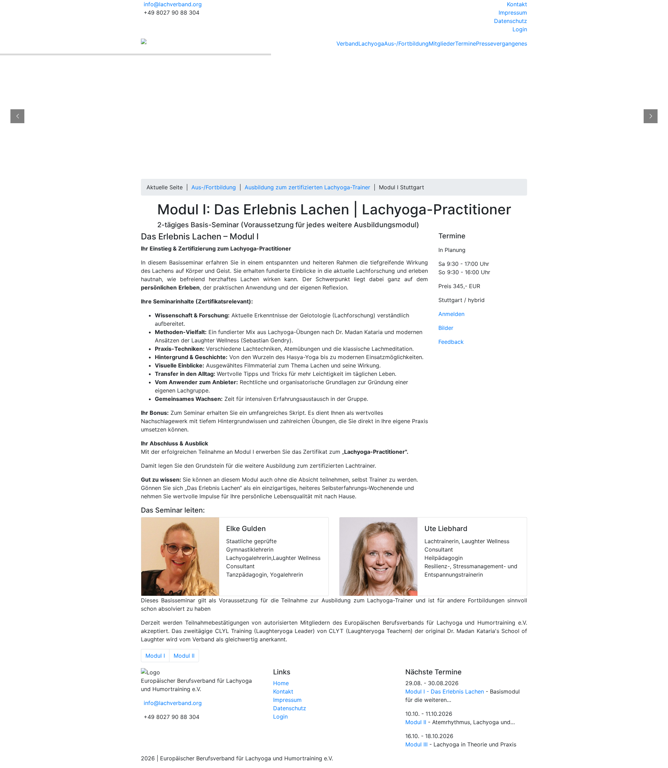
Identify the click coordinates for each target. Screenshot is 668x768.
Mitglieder (442, 43)
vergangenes (510, 43)
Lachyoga (371, 43)
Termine (465, 43)
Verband (347, 43)
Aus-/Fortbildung (406, 43)
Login (519, 29)
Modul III (416, 744)
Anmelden (451, 313)
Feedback (451, 341)
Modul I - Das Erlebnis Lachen (444, 691)
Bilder (445, 327)
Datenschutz (510, 20)
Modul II (184, 655)
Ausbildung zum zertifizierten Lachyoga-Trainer (307, 187)
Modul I (155, 655)
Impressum (513, 12)
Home (281, 683)
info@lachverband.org (173, 4)
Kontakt (517, 4)
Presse (484, 43)
